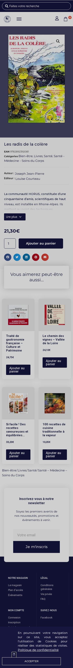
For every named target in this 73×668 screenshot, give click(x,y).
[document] (36, 334)
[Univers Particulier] (14, 654)
